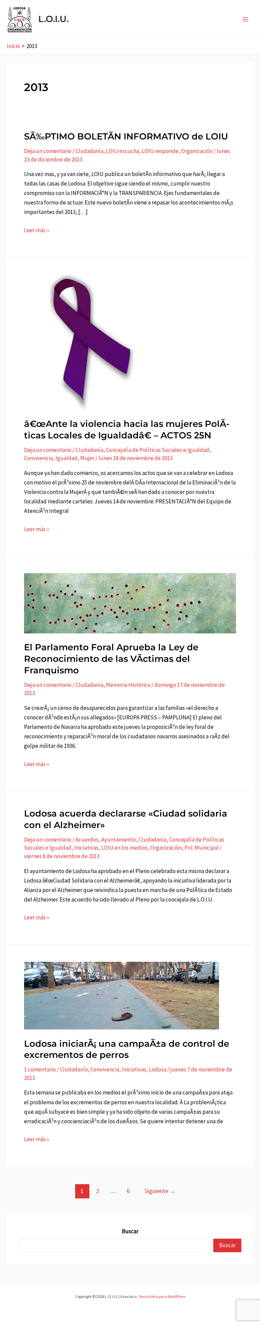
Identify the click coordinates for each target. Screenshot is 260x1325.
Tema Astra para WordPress (161, 1296)
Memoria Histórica (128, 685)
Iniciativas (86, 847)
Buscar (130, 1231)
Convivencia (38, 458)
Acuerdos (87, 839)
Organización (197, 151)
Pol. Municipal (202, 847)
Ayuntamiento (118, 839)
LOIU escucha (122, 151)
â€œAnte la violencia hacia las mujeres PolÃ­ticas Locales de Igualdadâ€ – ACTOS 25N (127, 429)
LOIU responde (160, 151)
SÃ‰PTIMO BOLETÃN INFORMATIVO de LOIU (126, 136)
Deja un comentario (47, 151)
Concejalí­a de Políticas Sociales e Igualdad (157, 450)
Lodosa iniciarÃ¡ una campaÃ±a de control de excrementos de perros (126, 1049)
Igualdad (67, 458)
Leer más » (36, 230)
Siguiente (160, 1191)
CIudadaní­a (89, 151)
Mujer (87, 458)
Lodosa (157, 1069)
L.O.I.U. (53, 19)
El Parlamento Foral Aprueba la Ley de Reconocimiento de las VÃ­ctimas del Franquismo (111, 659)
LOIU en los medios (124, 847)
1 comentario (40, 1069)
